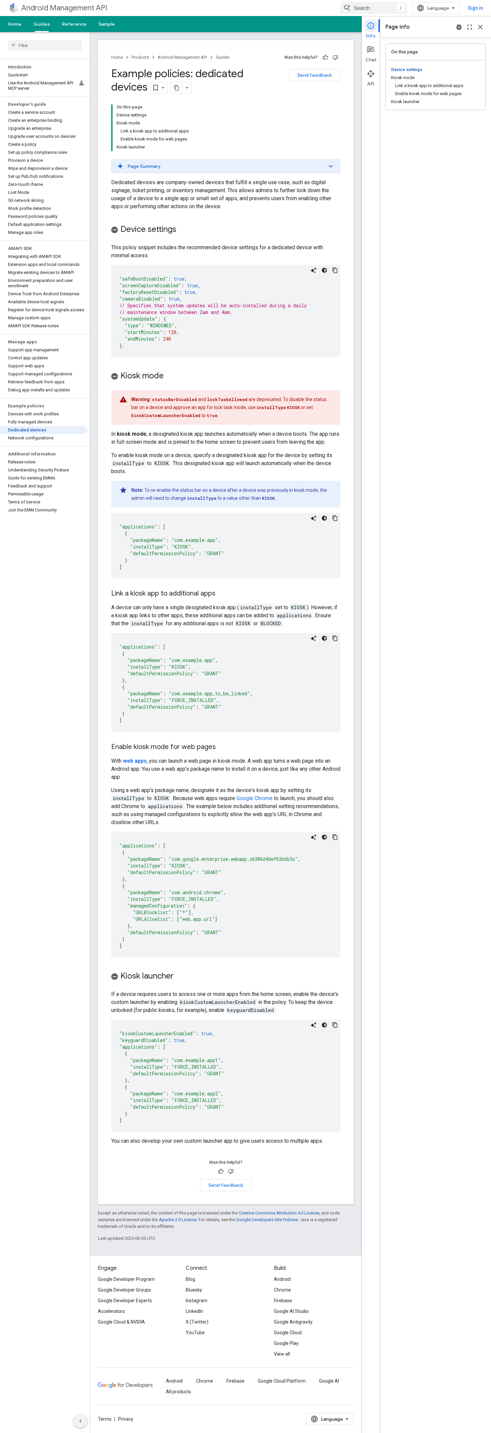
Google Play (286, 1343)
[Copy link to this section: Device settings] (183, 230)
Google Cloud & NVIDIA (121, 1322)
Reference (74, 24)
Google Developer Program (126, 1279)
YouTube (195, 1332)
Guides (41, 24)
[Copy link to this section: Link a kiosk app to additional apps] (222, 594)
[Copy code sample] (335, 270)
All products (178, 1391)
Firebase (283, 1300)
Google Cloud (288, 1332)
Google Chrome (254, 798)
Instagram (196, 1300)
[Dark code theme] (324, 270)
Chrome (282, 1290)
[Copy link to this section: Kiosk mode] (170, 376)
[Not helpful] (335, 57)
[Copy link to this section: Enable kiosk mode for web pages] (222, 747)
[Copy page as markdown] (177, 87)
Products (140, 57)
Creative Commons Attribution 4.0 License (279, 1212)
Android (282, 1279)
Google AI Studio (291, 1311)
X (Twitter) (197, 1322)
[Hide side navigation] (80, 1421)
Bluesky (194, 1290)
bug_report (459, 27)
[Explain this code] (313, 270)
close (480, 27)
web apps (135, 761)
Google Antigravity (293, 1322)
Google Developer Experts (125, 1300)
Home (14, 24)
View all (282, 1354)
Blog (190, 1279)
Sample (107, 24)
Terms (105, 1419)
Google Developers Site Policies (267, 1219)
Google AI (329, 1381)
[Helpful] (325, 57)
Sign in (475, 8)
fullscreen (470, 27)
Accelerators (111, 1311)
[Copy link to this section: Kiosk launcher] (180, 977)
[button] (226, 166)
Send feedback (314, 75)
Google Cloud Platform (282, 1381)
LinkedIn (194, 1311)
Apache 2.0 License (178, 1219)
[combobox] (373, 8)
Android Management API (64, 7)
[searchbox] (45, 45)
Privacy (125, 1419)
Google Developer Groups (124, 1290)
